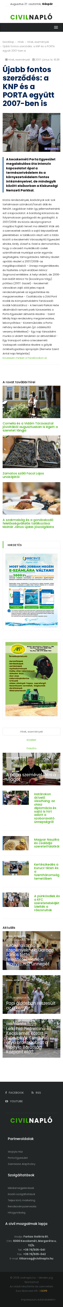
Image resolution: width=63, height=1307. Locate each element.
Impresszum (29, 1299)
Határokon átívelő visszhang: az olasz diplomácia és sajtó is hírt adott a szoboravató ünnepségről (45, 808)
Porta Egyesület (18, 1158)
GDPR (43, 1291)
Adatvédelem (46, 1299)
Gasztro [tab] (31, 748)
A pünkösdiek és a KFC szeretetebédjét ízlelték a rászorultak (47, 903)
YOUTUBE (16, 1101)
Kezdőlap (8, 42)
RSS (38, 1093)
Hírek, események (38, 42)
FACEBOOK (16, 1093)
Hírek (21, 42)
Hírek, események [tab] (31, 731)
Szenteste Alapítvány (21, 1164)
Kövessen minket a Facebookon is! (25, 358)
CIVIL (31, 17)
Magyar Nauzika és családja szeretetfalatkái (46, 843)
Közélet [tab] (31, 740)
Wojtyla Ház (15, 1151)
